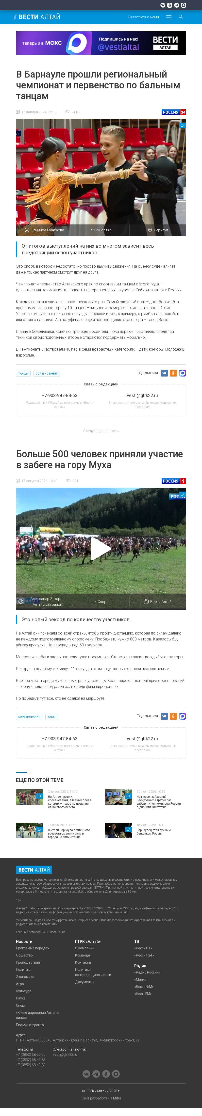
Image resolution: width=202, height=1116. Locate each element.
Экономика (25, 977)
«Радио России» (147, 972)
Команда (82, 955)
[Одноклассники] (169, 5)
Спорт (103, 601)
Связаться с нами (143, 17)
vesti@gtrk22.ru (65, 1054)
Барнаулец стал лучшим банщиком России (154, 831)
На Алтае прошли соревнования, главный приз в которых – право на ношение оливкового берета (70, 802)
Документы (84, 982)
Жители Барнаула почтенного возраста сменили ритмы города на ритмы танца (69, 833)
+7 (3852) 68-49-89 (31, 1065)
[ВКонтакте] (162, 5)
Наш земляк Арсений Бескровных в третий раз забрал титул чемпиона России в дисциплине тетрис (159, 802)
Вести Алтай (160, 601)
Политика (24, 970)
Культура (23, 991)
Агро (20, 984)
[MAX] (183, 5)
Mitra (117, 1098)
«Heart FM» (143, 994)
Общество (103, 230)
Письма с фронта (30, 1025)
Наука (21, 998)
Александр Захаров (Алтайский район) (48, 602)
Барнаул (161, 230)
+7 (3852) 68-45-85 (31, 1060)
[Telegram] (176, 5)
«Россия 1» (143, 948)
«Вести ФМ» (144, 987)
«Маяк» (140, 979)
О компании (84, 948)
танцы (23, 373)
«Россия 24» (144, 955)
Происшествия (28, 962)
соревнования (47, 373)
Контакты (83, 962)
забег (52, 716)
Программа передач (32, 948)
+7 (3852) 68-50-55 (31, 1054)
